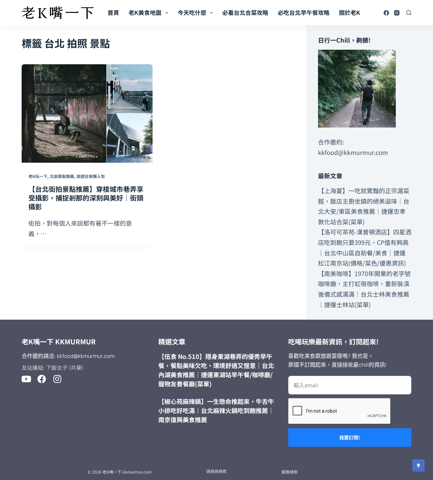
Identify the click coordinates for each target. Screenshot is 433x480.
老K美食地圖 (145, 12)
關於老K (349, 12)
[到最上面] (418, 465)
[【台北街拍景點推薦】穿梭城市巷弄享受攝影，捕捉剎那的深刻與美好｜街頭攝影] (87, 113)
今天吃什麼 (192, 12)
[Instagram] (397, 13)
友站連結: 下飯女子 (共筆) (52, 367)
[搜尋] (408, 12)
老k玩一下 (37, 176)
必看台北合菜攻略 (245, 12)
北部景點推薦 (62, 176)
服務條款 (289, 472)
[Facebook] (386, 13)
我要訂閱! (349, 437)
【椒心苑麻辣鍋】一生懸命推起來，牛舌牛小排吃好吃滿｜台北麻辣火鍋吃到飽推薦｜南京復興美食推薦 (216, 410)
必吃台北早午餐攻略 (303, 12)
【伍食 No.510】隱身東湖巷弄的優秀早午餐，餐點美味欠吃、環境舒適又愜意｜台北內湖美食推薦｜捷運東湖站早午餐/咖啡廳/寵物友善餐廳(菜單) (216, 370)
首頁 (113, 12)
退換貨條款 (216, 471)
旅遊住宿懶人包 (90, 176)
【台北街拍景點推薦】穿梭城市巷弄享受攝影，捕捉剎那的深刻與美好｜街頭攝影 (85, 197)
